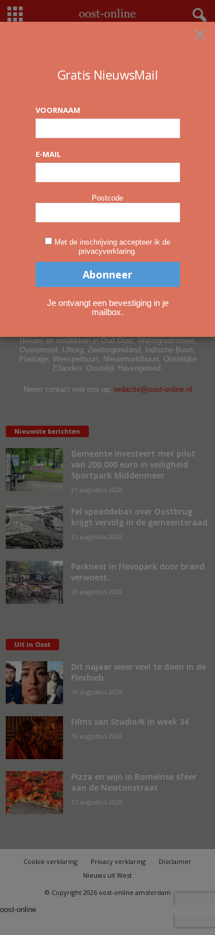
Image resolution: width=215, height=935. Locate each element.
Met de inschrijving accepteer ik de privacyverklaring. (112, 247)
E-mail (48, 154)
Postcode (107, 198)
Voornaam (58, 110)
